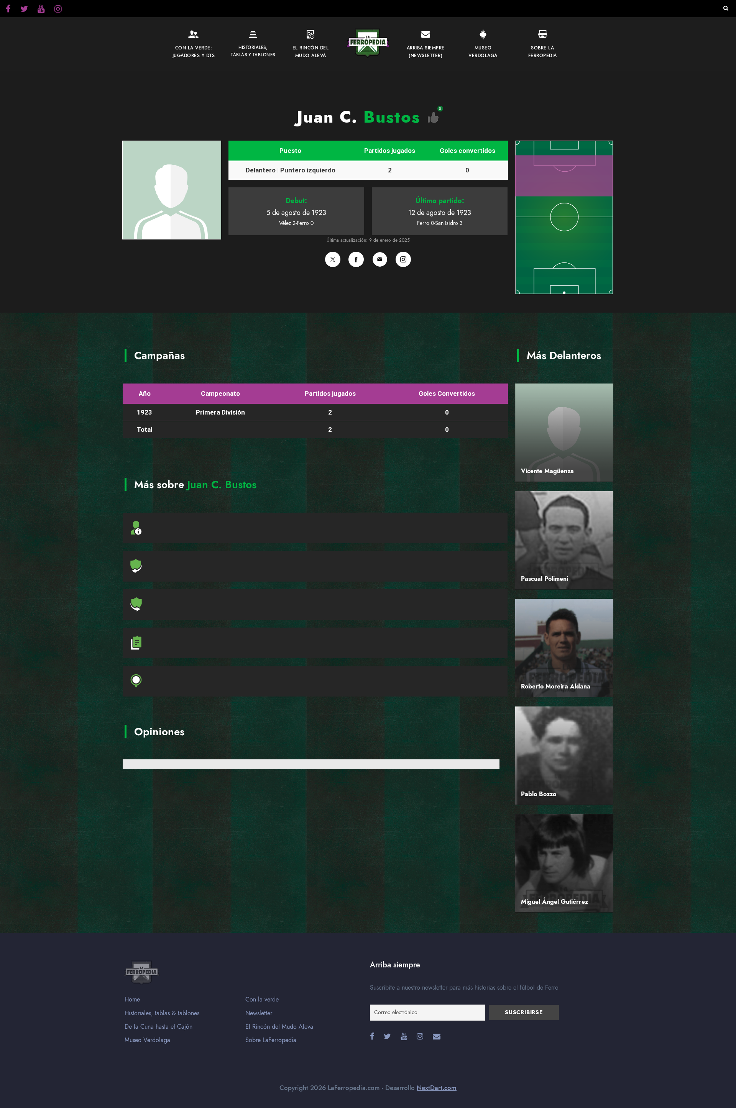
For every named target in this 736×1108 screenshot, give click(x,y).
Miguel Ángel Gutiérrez (554, 902)
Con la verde (262, 999)
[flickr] (24, 10)
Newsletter (258, 1013)
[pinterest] (41, 10)
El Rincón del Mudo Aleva (279, 1027)
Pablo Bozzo (538, 794)
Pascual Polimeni (544, 579)
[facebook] (8, 10)
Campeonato (220, 393)
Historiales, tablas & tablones (162, 1013)
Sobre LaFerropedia (270, 1040)
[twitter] (58, 10)
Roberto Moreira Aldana (555, 686)
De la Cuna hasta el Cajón (158, 1027)
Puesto (290, 150)
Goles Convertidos (447, 393)
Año (145, 393)
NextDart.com (437, 1087)
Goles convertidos (467, 150)
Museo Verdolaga (147, 1040)
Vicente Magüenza (547, 471)
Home (132, 999)
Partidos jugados (389, 150)
